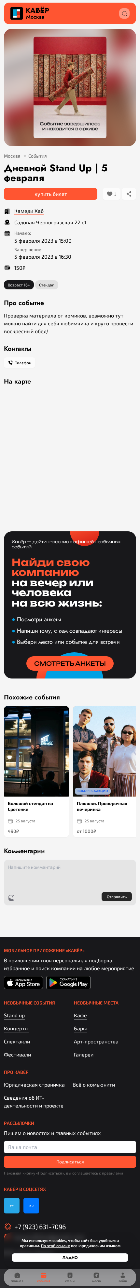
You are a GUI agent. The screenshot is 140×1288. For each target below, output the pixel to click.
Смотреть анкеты (70, 663)
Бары (80, 1028)
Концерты (16, 1028)
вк (31, 1205)
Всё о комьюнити (94, 1084)
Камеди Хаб (29, 211)
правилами (112, 1173)
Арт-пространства (96, 1041)
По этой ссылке (55, 1245)
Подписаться (70, 1161)
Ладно (70, 1258)
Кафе (80, 1015)
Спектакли (17, 1041)
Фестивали (17, 1054)
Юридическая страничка (34, 1084)
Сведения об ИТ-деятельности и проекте (33, 1101)
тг (12, 1205)
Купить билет (51, 194)
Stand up (14, 1015)
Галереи (83, 1054)
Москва (35, 17)
